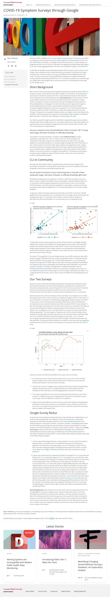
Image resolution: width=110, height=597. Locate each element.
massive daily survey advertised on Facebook (66, 58)
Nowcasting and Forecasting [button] (64, 5)
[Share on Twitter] (8, 66)
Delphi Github (65, 591)
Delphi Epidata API (80, 591)
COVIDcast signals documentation (41, 269)
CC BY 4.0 (47, 518)
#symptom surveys (9, 15)
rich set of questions (67, 421)
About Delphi (30, 591)
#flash (9, 553)
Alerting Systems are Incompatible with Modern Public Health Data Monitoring (19, 563)
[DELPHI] (12, 590)
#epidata (81, 553)
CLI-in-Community (11, 79)
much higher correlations (49, 449)
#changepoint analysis (92, 553)
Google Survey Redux (12, 84)
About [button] (28, 5)
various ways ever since (68, 116)
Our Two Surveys (10, 82)
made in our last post (73, 478)
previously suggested (82, 320)
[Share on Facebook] (15, 66)
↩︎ (38, 452)
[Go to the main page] (12, 4)
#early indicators (84, 555)
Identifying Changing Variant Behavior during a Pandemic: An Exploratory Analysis (90, 566)
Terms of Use (42, 591)
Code (33, 203)
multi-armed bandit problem (73, 432)
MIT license (68, 518)
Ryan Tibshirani (8, 511)
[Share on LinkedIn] (12, 66)
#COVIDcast (20, 15)
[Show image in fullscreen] (96, 206)
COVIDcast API (83, 66)
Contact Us (53, 591)
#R (26, 15)
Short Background (11, 76)
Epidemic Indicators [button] (42, 5)
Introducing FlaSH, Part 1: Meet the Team (54, 561)
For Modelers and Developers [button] (89, 5)
